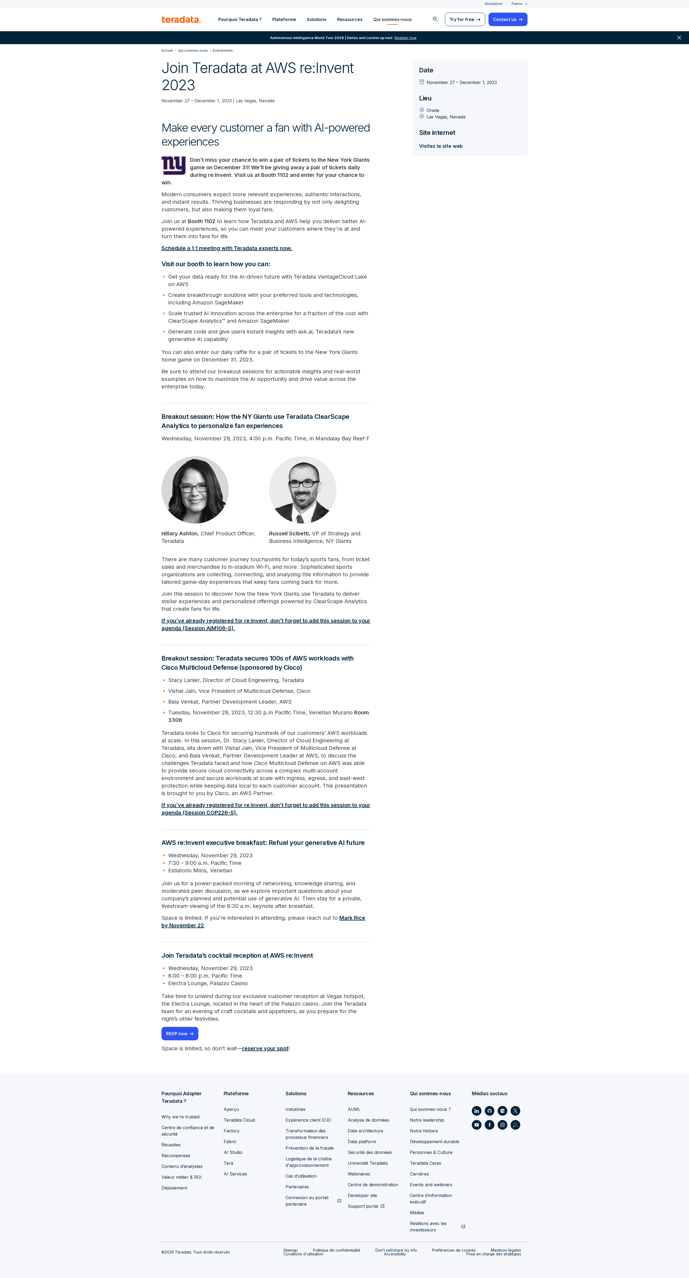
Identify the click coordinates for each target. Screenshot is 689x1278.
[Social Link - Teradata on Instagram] (502, 1125)
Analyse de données (368, 1120)
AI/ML (354, 1109)
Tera (228, 1163)
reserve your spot (265, 1048)
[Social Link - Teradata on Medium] (502, 1111)
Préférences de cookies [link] (454, 1250)
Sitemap (290, 1250)
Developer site (362, 1195)
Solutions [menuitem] (316, 19)
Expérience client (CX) (308, 1120)
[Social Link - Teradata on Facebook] (489, 1125)
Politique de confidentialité (336, 1250)
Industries (295, 1109)
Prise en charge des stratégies (493, 1254)
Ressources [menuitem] (350, 19)
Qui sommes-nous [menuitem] (392, 19)
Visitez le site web (441, 146)
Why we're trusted (180, 1116)
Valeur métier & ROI (181, 1177)
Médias (417, 1212)
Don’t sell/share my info (396, 1250)
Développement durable (434, 1141)
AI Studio (233, 1152)
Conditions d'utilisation (303, 1254)
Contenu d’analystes (182, 1166)
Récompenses (175, 1155)
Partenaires (297, 1186)
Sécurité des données (370, 1152)
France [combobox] (517, 4)
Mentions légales (506, 1250)
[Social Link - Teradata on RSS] (515, 1125)
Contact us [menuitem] (504, 19)
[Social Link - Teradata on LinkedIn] (476, 1111)
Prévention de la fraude (310, 1148)
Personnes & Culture (431, 1152)
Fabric (230, 1141)
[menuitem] (435, 19)
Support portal (363, 1206)
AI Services (235, 1174)
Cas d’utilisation (301, 1176)
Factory (232, 1130)
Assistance (493, 4)
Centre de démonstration (373, 1184)
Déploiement (174, 1188)
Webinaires (359, 1174)
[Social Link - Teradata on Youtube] (476, 1125)
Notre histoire (424, 1130)
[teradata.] (181, 19)
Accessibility (395, 1254)
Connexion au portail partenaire (307, 1201)
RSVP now (176, 1033)
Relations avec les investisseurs (428, 1227)
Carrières (419, 1174)
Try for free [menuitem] (461, 19)
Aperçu (231, 1109)
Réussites (171, 1144)
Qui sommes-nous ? (430, 1109)
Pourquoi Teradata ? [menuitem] (240, 19)
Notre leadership (427, 1120)
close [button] (679, 37)
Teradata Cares (425, 1163)
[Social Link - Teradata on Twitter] (515, 1111)
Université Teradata (368, 1163)
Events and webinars (431, 1184)
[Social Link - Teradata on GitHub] (489, 1111)
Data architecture (365, 1130)
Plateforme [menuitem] (284, 19)
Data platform (362, 1141)
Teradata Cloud (239, 1120)
